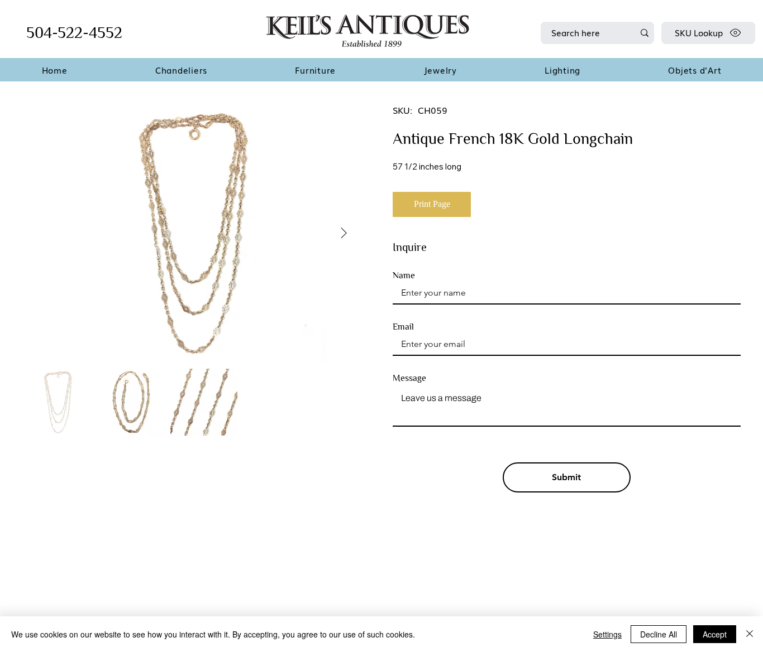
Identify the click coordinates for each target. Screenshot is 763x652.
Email (403, 326)
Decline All (658, 634)
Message (409, 378)
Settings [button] (607, 634)
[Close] (749, 634)
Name (404, 275)
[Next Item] (343, 234)
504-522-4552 (74, 32)
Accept (715, 634)
